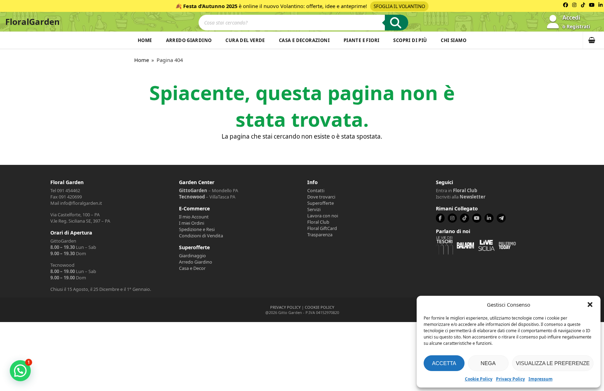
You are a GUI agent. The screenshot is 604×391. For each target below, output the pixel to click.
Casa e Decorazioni (304, 40)
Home (145, 40)
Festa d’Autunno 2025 (210, 5)
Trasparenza (319, 234)
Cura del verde (245, 40)
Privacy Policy (510, 379)
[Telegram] (501, 218)
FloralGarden (32, 21)
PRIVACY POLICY (285, 307)
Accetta (444, 363)
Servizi (314, 209)
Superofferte (320, 203)
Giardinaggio (192, 255)
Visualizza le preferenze (553, 363)
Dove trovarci (321, 197)
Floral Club (318, 222)
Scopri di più (410, 40)
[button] (590, 304)
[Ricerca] (396, 22)
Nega (488, 363)
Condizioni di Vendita (201, 235)
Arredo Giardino (189, 40)
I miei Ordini (191, 223)
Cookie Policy (478, 379)
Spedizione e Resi (197, 229)
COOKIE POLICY (319, 307)
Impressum (540, 379)
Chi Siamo (453, 40)
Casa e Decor (192, 268)
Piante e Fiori (361, 40)
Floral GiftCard (322, 228)
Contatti (315, 190)
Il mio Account (194, 217)
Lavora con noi (322, 215)
